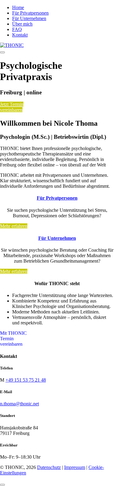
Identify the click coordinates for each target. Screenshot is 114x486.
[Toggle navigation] (2, 52)
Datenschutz (49, 467)
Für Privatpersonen (57, 198)
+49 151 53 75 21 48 (25, 380)
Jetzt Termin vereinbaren (11, 107)
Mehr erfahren (13, 226)
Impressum (74, 467)
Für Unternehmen (57, 238)
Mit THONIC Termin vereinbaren (13, 338)
